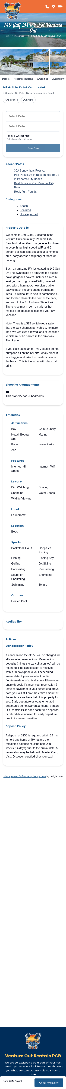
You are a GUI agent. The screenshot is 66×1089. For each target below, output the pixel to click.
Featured (25, 210)
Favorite (13, 100)
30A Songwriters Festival (29, 170)
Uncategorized (29, 214)
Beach (24, 205)
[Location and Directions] (53, 7)
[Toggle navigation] (60, 7)
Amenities (42, 79)
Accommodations (23, 79)
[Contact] (47, 7)
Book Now (33, 148)
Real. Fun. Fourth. (25, 191)
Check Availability (48, 1082)
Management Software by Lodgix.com (25, 776)
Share (29, 100)
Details (6, 79)
